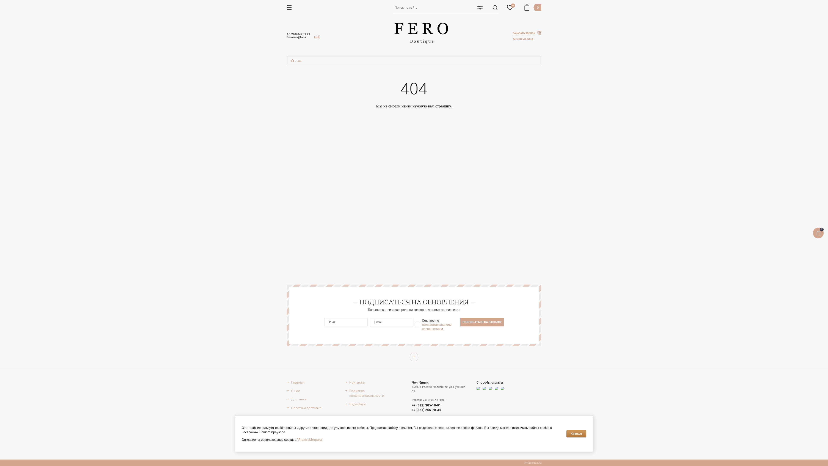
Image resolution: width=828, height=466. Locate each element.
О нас (295, 391)
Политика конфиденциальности (366, 393)
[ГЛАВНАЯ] (292, 60)
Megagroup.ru (533, 462)
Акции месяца (523, 39)
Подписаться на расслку (482, 322)
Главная (298, 382)
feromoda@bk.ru (296, 37)
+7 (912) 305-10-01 (298, 33)
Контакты (357, 382)
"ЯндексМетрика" (310, 439)
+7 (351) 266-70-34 (426, 410)
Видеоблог (357, 404)
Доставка (299, 399)
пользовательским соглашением (437, 327)
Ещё (317, 37)
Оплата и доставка (306, 408)
